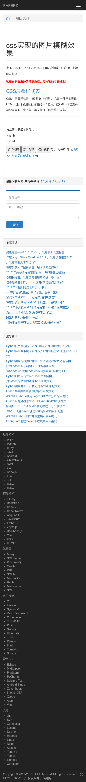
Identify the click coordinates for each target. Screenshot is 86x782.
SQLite (11, 574)
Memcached (15, 586)
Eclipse (11, 664)
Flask (10, 645)
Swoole (11, 629)
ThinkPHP (13, 621)
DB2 (9, 570)
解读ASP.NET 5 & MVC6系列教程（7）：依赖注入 (37, 406)
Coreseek (13, 764)
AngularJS (13, 515)
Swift (10, 464)
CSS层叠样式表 (23, 90)
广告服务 (46, 778)
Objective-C (14, 460)
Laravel (11, 605)
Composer (13, 724)
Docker (11, 732)
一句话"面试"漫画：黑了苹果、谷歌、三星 (32, 292)
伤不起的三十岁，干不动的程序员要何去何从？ (35, 282)
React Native (15, 511)
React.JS (12, 507)
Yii (8, 601)
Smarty (11, 653)
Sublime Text (15, 680)
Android (12, 456)
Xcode (11, 696)
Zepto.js (12, 527)
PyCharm (13, 676)
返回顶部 (60, 181)
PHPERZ (10, 5)
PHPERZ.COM (42, 774)
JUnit (10, 637)
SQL (10, 590)
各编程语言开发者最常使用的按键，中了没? (33, 277)
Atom (10, 700)
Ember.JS (13, 523)
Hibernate (13, 633)
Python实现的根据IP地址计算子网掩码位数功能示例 (38, 361)
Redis (10, 582)
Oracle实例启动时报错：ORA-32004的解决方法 (36, 401)
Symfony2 (13, 609)
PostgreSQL (14, 562)
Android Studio (16, 684)
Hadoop (12, 736)
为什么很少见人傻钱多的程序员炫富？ (30, 312)
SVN (9, 720)
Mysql (10, 554)
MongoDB (13, 578)
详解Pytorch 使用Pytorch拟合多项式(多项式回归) (36, 371)
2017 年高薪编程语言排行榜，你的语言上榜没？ (36, 272)
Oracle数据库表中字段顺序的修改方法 (30, 391)
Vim (9, 704)
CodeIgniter (14, 617)
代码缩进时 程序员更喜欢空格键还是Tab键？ (34, 322)
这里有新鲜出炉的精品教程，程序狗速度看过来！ (37, 82)
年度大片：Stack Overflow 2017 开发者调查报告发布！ (40, 257)
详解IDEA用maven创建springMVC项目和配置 (34, 411)
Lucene (11, 728)
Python (11, 444)
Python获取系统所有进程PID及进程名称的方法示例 (38, 346)
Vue (9, 535)
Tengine (12, 752)
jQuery (11, 499)
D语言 (11, 484)
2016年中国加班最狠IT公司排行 (26, 287)
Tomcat (11, 756)
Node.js (12, 472)
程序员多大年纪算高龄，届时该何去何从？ (32, 267)
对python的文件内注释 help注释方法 (29, 381)
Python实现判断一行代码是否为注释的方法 (33, 386)
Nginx (10, 744)
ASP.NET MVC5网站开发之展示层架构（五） (34, 416)
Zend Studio (14, 688)
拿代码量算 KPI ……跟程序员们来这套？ (31, 297)
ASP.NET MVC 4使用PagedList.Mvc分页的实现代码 (38, 396)
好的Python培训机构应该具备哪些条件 (30, 366)
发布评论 (48, 181)
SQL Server (14, 558)
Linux (10, 740)
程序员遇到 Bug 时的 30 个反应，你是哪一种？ (35, 302)
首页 (9, 18)
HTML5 (11, 543)
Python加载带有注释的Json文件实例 (29, 376)
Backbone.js (14, 531)
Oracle (11, 566)
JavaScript (13, 519)
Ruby (10, 448)
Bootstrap (13, 503)
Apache (12, 748)
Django (11, 641)
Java (10, 452)
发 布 (16, 225)
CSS (10, 539)
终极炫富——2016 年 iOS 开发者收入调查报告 (35, 252)
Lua (9, 476)
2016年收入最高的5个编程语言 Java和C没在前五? (37, 307)
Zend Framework (18, 613)
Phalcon (12, 625)
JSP (9, 480)
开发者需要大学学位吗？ (21, 262)
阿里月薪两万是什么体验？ (23, 317)
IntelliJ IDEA (14, 692)
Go (9, 468)
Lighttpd (12, 760)
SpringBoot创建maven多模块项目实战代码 (33, 421)
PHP (10, 440)
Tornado (12, 649)
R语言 (11, 488)
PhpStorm (13, 672)
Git (9, 716)
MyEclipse (13, 668)
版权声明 (33, 778)
